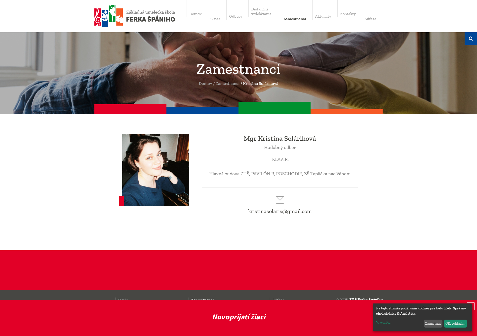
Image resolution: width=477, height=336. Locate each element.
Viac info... (383, 322)
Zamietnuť (433, 323)
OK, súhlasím (455, 323)
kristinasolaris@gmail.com (280, 211)
